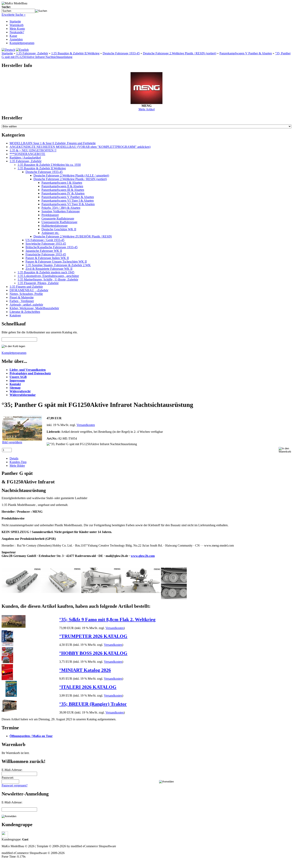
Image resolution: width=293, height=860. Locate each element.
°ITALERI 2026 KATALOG (87, 687)
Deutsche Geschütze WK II (58, 229)
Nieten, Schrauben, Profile (26, 294)
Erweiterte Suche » (14, 14)
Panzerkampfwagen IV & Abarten (63, 193)
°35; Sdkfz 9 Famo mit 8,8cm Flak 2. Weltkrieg (107, 619)
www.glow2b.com (143, 556)
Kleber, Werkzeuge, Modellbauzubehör (34, 308)
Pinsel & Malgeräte (22, 297)
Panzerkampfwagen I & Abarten (61, 182)
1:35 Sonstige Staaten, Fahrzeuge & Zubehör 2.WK (58, 265)
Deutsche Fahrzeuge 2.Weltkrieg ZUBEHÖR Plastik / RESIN (72, 236)
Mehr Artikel (147, 109)
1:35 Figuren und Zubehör (26, 286)
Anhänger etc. (50, 233)
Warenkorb (17, 25)
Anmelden (16, 39)
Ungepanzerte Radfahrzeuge (59, 222)
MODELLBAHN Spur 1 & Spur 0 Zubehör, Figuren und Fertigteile (53, 143)
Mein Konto (17, 28)
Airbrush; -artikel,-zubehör (26, 304)
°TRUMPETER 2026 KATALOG (93, 636)
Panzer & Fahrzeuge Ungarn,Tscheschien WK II (56, 261)
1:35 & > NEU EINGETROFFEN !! (33, 150)
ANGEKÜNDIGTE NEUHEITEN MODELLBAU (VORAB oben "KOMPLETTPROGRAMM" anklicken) (80, 146)
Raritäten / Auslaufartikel (25, 157)
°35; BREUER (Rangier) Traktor (93, 704)
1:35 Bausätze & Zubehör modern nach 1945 (46, 272)
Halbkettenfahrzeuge (54, 225)
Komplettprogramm (22, 43)
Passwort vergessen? (15, 785)
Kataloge (15, 315)
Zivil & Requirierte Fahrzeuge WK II (49, 268)
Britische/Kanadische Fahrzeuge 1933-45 (52, 247)
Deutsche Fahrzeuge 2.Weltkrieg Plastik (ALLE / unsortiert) (71, 175)
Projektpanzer (50, 215)
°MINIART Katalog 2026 (85, 670)
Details (14, 458)
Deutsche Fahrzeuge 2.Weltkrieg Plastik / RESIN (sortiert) (179, 53)
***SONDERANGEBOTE (27, 154)
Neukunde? (17, 32)
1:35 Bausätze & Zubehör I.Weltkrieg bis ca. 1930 (49, 164)
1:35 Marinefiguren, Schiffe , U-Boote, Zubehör (48, 279)
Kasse (13, 35)
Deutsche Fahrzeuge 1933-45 (121, 53)
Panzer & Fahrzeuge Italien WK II (47, 258)
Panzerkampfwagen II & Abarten (62, 186)
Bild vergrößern (12, 442)
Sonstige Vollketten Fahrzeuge (60, 211)
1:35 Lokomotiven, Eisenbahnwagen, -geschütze (48, 276)
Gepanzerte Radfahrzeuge (57, 218)
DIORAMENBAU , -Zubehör (29, 290)
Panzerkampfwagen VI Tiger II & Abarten (68, 204)
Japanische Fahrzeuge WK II (44, 250)
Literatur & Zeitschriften (25, 311)
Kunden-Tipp (18, 462)
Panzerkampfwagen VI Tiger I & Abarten (67, 200)
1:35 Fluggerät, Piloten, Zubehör (38, 283)
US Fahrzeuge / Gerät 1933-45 (45, 240)
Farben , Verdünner (22, 301)
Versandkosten (86, 425)
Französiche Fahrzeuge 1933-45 (46, 254)
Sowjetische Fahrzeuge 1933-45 (46, 243)
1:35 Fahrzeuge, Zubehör (32, 53)
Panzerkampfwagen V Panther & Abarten (245, 53)
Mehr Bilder (17, 465)
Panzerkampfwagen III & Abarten (62, 189)
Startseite (15, 21)
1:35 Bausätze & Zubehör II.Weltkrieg (75, 53)
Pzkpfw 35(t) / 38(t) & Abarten (60, 207)
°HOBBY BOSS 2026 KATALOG (93, 653)
